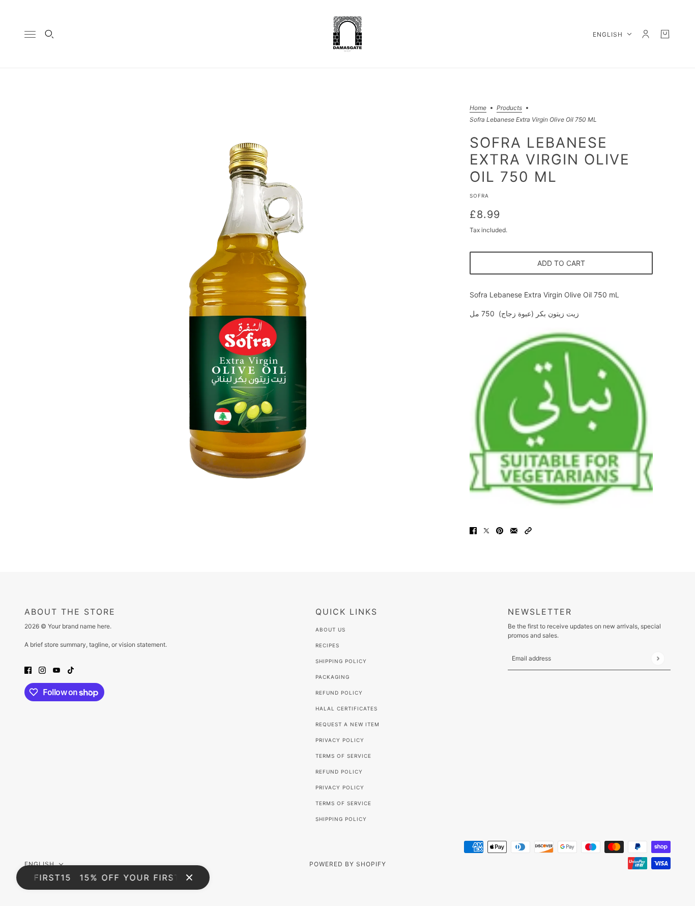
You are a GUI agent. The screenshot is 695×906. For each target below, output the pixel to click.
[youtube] (56, 669)
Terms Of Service (343, 756)
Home (478, 108)
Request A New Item (347, 724)
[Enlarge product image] (247, 310)
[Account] (645, 34)
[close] (189, 877)
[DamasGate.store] (347, 34)
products (509, 108)
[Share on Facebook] (473, 529)
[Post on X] (486, 529)
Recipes (327, 645)
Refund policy (339, 771)
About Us (330, 629)
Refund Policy (339, 693)
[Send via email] (514, 529)
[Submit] (657, 658)
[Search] (49, 34)
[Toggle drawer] (30, 34)
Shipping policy (341, 819)
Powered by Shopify (347, 864)
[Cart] (665, 34)
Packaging (332, 677)
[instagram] (42, 669)
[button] (528, 529)
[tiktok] (70, 669)
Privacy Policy (339, 740)
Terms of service (343, 803)
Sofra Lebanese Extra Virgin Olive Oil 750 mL (550, 159)
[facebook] (28, 669)
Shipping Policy (341, 661)
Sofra (479, 196)
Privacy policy (339, 787)
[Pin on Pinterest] (499, 529)
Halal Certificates (346, 708)
